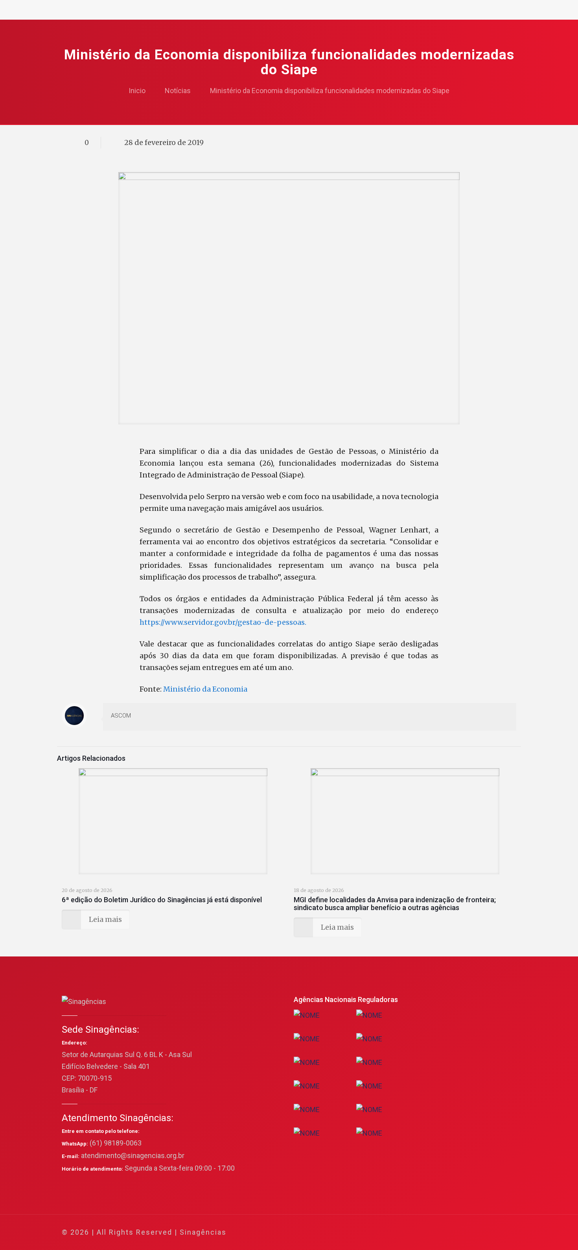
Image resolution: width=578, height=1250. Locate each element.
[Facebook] (435, 1232)
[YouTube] (456, 1232)
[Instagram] (477, 1232)
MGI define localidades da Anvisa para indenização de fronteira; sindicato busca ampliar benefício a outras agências (395, 904)
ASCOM (121, 715)
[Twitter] (445, 1232)
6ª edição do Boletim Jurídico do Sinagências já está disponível (162, 900)
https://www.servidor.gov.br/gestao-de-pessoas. (223, 622)
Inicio (137, 90)
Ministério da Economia (206, 689)
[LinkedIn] (466, 1232)
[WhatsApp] (424, 1232)
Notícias (178, 90)
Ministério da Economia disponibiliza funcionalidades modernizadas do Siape (329, 90)
